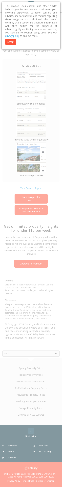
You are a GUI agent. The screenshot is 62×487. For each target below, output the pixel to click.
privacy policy (12, 35)
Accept (10, 41)
